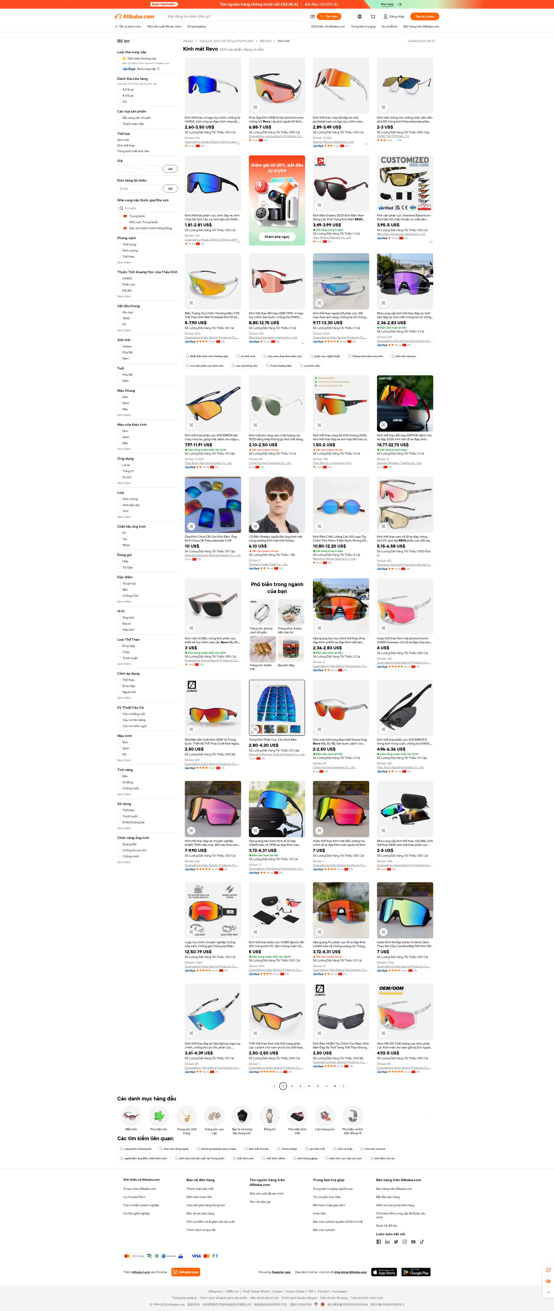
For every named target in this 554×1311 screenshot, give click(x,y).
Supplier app (281, 1272)
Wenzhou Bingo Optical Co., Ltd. (334, 558)
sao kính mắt (317, 1148)
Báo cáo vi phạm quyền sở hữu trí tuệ (338, 1221)
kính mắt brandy (259, 1148)
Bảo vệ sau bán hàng (200, 1213)
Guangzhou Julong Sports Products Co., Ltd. (277, 136)
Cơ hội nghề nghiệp (136, 1213)
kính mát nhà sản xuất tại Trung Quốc (202, 1158)
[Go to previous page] (274, 1086)
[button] (312, 16)
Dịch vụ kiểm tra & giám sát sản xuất (211, 1221)
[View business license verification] (316, 1304)
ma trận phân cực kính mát (206, 365)
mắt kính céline (275, 1158)
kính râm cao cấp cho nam (346, 1158)
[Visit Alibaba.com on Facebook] (378, 1241)
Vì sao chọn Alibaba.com (139, 1188)
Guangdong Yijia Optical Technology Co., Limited (405, 341)
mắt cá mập (345, 1148)
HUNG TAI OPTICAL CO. (393, 136)
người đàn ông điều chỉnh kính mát (145, 1158)
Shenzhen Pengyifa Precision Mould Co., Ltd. (405, 564)
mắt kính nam (245, 1158)
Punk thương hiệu (281, 365)
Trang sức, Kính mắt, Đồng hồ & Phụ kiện (226, 41)
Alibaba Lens (141, 1272)
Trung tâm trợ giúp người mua (333, 1188)
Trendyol (323, 1291)
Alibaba (188, 41)
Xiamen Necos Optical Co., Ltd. (333, 142)
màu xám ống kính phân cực (285, 356)
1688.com (232, 1291)
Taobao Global (294, 1291)
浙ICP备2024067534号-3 (387, 1304)
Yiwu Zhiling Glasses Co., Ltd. (332, 237)
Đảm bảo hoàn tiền (199, 1197)
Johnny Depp (289, 1148)
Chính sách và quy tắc (201, 1230)
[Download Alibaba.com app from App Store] (384, 1272)
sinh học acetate (375, 1148)
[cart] (373, 17)
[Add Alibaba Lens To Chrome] (185, 1272)
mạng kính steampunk (137, 1148)
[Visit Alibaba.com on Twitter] (396, 1241)
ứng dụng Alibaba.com (350, 1272)
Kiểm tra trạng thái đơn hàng (395, 1205)
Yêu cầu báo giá (260, 1201)
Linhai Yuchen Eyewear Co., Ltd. (270, 463)
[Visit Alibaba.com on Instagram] (404, 1241)
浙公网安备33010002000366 (347, 1304)
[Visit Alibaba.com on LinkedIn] (387, 1241)
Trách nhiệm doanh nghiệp (141, 1205)
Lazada (277, 1291)
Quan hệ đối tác (386, 1225)
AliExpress (215, 1291)
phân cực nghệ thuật (327, 356)
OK (170, 169)
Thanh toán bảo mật (200, 1188)
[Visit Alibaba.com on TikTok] (422, 1241)
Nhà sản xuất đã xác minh (267, 1193)
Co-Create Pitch (134, 1197)
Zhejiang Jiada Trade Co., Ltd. (268, 564)
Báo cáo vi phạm (324, 1230)
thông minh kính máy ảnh (368, 356)
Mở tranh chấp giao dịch (329, 1205)
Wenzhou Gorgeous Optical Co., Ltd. (401, 234)
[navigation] (147, 564)
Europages (340, 1291)
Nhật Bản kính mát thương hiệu (209, 356)
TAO (311, 1291)
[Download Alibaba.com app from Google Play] (416, 1272)
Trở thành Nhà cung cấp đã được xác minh (400, 1215)
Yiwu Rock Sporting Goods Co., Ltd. (208, 463)
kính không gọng (307, 1158)
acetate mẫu (312, 365)
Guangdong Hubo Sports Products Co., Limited (213, 337)
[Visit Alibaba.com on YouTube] (413, 1241)
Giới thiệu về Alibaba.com (141, 1179)
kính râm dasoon (406, 356)
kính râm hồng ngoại (176, 1148)
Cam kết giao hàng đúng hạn (206, 1205)
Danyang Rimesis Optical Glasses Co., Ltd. (213, 555)
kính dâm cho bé (385, 1158)
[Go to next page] (344, 1086)
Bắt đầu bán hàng (387, 1197)
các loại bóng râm (247, 365)
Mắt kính (265, 41)
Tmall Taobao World (256, 1291)
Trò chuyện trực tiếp (326, 1197)
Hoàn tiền (319, 1213)
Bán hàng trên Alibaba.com (394, 1188)
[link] (548, 1270)
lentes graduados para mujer (218, 1148)
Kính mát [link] (284, 41)
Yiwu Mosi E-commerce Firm (332, 463)
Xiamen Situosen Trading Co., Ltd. (399, 463)
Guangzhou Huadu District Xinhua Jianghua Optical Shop (213, 142)
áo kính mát (248, 356)
